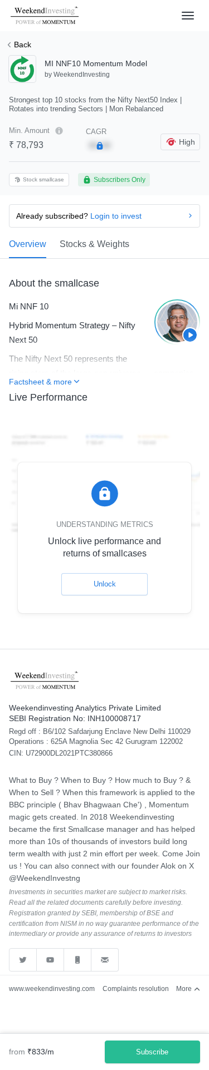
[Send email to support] (105, 960)
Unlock (105, 584)
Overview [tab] (27, 244)
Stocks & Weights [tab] (94, 244)
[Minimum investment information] (59, 130)
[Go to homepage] (45, 15)
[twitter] (23, 960)
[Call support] (77, 960)
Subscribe (152, 1052)
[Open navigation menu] (188, 15)
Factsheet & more (40, 381)
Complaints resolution (136, 989)
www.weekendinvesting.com (52, 989)
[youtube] (50, 960)
